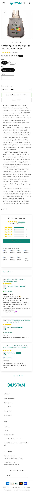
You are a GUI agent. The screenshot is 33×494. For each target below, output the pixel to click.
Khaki (12, 63)
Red (4, 63)
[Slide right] (21, 42)
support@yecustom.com (11, 464)
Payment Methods (9, 398)
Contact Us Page (18, 458)
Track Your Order (9, 434)
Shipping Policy (8, 403)
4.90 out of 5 (21, 222)
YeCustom (9, 487)
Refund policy (26, 487)
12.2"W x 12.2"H (8, 70)
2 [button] (14, 375)
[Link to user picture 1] (16, 291)
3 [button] (17, 375)
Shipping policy (26, 490)
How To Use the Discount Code (13, 439)
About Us (6, 426)
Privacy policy (8, 411)
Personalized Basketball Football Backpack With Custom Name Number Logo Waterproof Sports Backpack (16, 347)
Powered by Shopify (16, 487)
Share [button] (5, 209)
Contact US (7, 430)
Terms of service (8, 415)
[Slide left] (12, 42)
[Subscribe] (26, 475)
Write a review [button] (16, 241)
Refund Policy (8, 407)
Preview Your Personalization (16, 95)
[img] (7, 284)
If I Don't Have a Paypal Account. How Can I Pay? (16, 444)
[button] (4, 3)
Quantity (3, 74)
